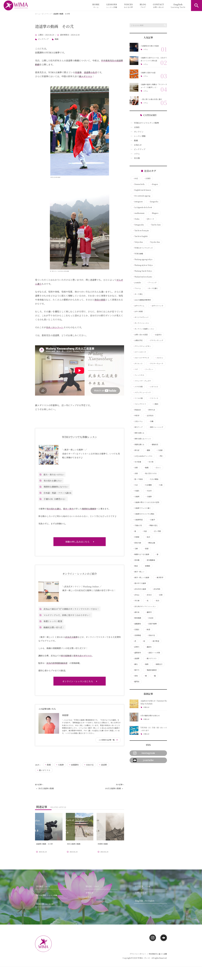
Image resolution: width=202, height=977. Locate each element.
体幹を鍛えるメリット (142, 439)
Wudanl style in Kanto (142, 277)
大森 (159, 485)
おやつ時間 (138, 311)
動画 (56, 39)
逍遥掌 (104, 764)
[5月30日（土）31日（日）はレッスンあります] (134, 730)
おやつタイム (138, 306)
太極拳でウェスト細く (142, 508)
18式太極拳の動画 (46, 788)
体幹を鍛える (138, 433)
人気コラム (138, 421)
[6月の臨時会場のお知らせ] (134, 717)
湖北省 (136, 612)
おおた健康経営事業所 (142, 300)
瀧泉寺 (148, 612)
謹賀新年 (137, 653)
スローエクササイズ (141, 358)
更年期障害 (150, 560)
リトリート (153, 398)
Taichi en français (141, 230)
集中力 (136, 670)
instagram (138, 202)
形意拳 (136, 537)
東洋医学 (159, 577)
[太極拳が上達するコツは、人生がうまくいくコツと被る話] (134, 60)
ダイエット (138, 363)
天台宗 (148, 491)
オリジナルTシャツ (141, 317)
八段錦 (159, 450)
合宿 (135, 473)
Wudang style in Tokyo (143, 265)
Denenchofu (138, 184)
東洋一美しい (138, 572)
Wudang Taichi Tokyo (142, 271)
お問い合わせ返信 (140, 335)
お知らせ (138, 144)
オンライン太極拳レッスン (143, 329)
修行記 (136, 450)
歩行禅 (136, 601)
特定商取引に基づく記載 (158, 954)
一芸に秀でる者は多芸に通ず (151, 99)
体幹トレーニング (155, 427)
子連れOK (137, 525)
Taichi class (155, 225)
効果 (135, 468)
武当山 (136, 595)
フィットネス (138, 375)
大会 (135, 485)
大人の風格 (153, 479)
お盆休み (157, 335)
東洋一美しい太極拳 (141, 577)
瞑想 (147, 629)
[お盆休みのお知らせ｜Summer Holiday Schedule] (134, 703)
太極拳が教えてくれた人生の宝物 (146, 502)
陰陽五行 (158, 664)
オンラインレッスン (141, 323)
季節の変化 (153, 525)
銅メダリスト (44, 770)
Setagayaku (138, 225)
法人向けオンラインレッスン (144, 606)
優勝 (147, 450)
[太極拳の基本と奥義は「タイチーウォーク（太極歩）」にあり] (134, 87)
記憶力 (136, 647)
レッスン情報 (140, 136)
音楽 (135, 676)
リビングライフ (139, 404)
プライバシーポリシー (138, 954)
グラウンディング (155, 340)
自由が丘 (90, 764)
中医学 (136, 415)
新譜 (145, 548)
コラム (145, 49)
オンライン (139, 131)
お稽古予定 (138, 340)
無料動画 (137, 618)
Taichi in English (140, 236)
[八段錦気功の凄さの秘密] (134, 47)
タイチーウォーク (155, 363)
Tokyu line (138, 242)
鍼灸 (135, 664)
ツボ (135, 369)
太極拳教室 (138, 520)
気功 (156, 601)
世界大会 (151, 410)
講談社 (148, 647)
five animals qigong (141, 196)
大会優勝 (147, 485)
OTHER (142, 886)
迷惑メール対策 (153, 653)
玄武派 (150, 618)
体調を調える (138, 444)
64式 (135, 178)
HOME (95, 5)
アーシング (152, 282)
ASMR (137, 127)
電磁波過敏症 (151, 670)
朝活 (135, 566)
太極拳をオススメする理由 (143, 514)
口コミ (157, 468)
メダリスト (153, 387)
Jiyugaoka (153, 202)
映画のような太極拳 (141, 554)
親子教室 (155, 641)
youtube (137, 282)
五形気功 (149, 415)
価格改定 (154, 444)
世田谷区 (137, 410)
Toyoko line (154, 242)
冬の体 (150, 462)
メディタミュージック (142, 392)
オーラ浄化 (138, 294)
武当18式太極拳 (139, 589)
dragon (154, 184)
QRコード (149, 219)
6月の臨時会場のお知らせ (150, 715)
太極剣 (136, 496)
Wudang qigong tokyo (142, 259)
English (178, 5)
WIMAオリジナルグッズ (143, 248)
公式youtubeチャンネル (142, 456)
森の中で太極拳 (139, 583)
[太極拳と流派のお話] (134, 74)
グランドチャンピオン (142, 346)
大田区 (136, 491)
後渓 (147, 537)
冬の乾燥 (137, 462)
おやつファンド (156, 306)
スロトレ (159, 358)
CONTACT (158, 5)
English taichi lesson (142, 190)
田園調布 (75, 764)
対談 (144, 531)
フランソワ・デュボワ (142, 381)
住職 (150, 421)
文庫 (135, 548)
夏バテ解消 (138, 479)
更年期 (136, 560)
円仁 (160, 456)
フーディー (148, 369)
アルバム (137, 288)
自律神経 (137, 635)
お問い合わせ (141, 892)
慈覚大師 (137, 543)
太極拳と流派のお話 (148, 72)
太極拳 (61, 764)
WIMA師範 (138, 254)
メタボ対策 (138, 387)
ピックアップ (43, 39)
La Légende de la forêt (142, 207)
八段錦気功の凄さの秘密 (150, 46)
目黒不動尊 (152, 624)
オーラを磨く (152, 288)
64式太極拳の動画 (113, 788)
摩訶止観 (151, 543)
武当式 (148, 595)
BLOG (143, 5)
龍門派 (136, 681)
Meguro (154, 213)
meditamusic (139, 213)
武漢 (159, 595)
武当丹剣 (156, 589)
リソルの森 (138, 398)
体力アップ (137, 427)
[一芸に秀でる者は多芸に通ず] (134, 100)
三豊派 (155, 404)
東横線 (146, 566)
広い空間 (157, 531)
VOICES (128, 5)
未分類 (137, 158)
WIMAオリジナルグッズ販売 (146, 122)
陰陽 (145, 664)
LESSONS (111, 5)
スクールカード (139, 352)
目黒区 (136, 629)
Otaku (136, 219)
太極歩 (151, 520)
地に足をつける (150, 473)
